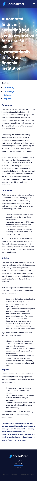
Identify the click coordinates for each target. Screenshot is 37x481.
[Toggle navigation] (33, 4)
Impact (7, 98)
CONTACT (18, 467)
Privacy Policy (18, 461)
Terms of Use (18, 464)
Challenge (8, 91)
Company (8, 87)
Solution (7, 95)
